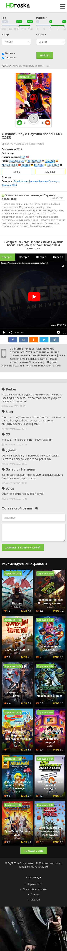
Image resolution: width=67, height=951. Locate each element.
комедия (50, 160)
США (22, 156)
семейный (53, 164)
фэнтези (38, 164)
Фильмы (10, 53)
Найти (44, 55)
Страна (41, 34)
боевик (25, 164)
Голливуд (53, 181)
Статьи (35, 894)
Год (4, 17)
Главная (35, 899)
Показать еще (33, 850)
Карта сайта (34, 884)
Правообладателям (35, 889)
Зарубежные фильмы (26, 181)
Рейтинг (41, 17)
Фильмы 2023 (9, 185)
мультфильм (16, 160)
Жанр (5, 34)
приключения (10, 164)
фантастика (34, 160)
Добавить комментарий (22, 547)
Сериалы (10, 57)
